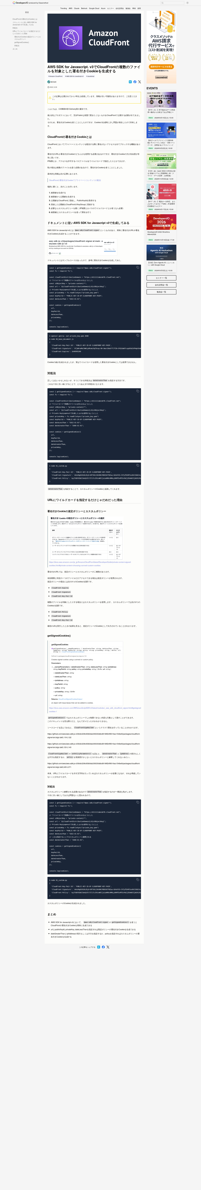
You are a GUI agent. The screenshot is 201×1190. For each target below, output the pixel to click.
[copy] (137, 267)
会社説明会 (120, 8)
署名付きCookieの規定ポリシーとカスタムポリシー (27, 38)
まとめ (15, 49)
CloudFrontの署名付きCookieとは (25, 19)
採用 (139, 8)
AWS (70, 8)
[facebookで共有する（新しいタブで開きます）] (135, 81)
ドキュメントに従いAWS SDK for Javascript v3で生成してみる (25, 23)
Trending (63, 8)
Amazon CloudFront (56, 76)
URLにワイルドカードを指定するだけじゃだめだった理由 (26, 32)
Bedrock (84, 8)
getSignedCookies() (21, 42)
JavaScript (91, 76)
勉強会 (128, 8)
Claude (76, 8)
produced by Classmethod (38, 3)
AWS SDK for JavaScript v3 (75, 76)
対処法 (15, 28)
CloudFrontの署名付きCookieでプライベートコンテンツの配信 (75, 180)
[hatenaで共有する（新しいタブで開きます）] (130, 81)
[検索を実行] (162, 3)
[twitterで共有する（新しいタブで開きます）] (139, 81)
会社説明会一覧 (161, 284)
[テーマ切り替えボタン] (187, 2)
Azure (103, 8)
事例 (134, 8)
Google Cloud (94, 8)
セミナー (110, 8)
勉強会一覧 (161, 291)
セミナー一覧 (161, 277)
